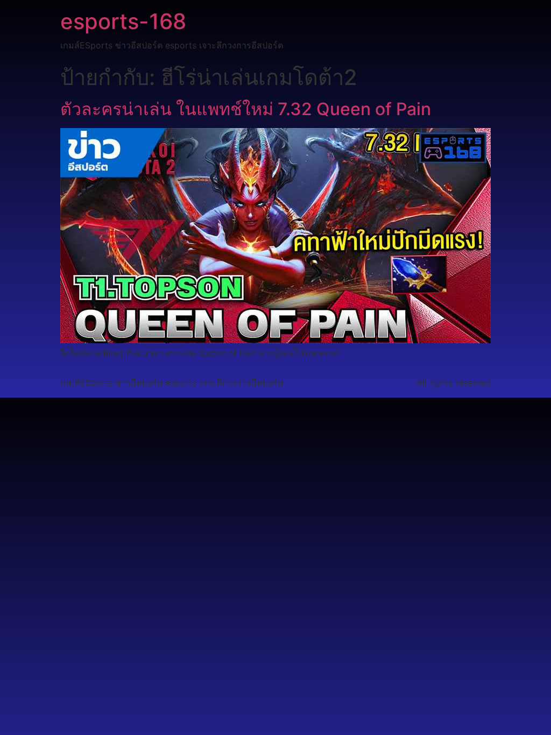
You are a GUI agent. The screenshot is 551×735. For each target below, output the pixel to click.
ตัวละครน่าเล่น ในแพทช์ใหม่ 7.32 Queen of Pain (245, 108)
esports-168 (123, 21)
